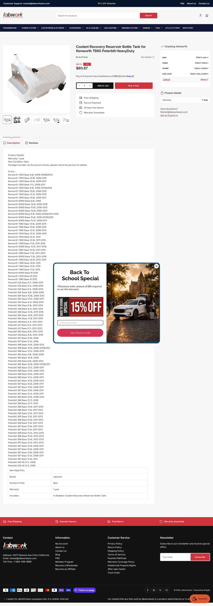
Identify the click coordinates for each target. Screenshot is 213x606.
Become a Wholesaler (66, 565)
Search (148, 15)
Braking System (130, 28)
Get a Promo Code (80, 332)
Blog (57, 554)
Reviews (33, 142)
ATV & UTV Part (172, 28)
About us (191, 3)
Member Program (64, 561)
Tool (157, 28)
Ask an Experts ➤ (169, 115)
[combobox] (106, 15)
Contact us (204, 3)
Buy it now (133, 85)
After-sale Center (116, 569)
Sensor (146, 28)
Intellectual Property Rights (122, 565)
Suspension (75, 28)
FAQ (182, 3)
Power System (29, 28)
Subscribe (200, 557)
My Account (61, 543)
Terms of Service (116, 554)
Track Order (114, 572)
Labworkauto (186, 590)
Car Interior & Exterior (52, 28)
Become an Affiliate (65, 569)
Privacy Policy (115, 543)
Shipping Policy (116, 551)
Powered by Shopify (202, 590)
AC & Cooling (92, 28)
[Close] (156, 266)
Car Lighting (110, 28)
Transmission (9, 28)
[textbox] (190, 57)
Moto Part (188, 28)
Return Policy (115, 547)
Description (13, 142)
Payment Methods (117, 558)
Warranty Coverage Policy (121, 561)
